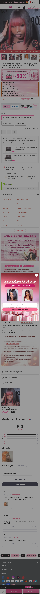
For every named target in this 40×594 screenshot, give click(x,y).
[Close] (36, 275)
